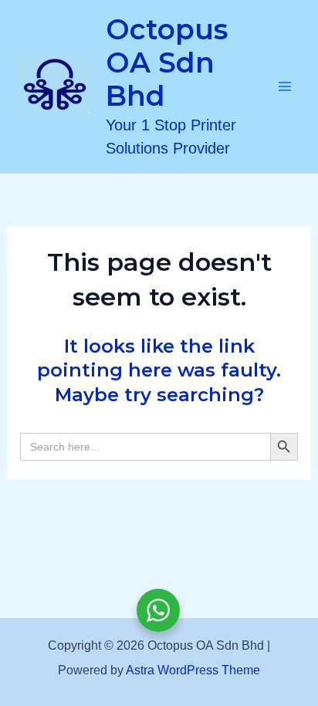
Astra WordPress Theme (193, 670)
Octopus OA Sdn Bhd (167, 62)
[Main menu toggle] (285, 86)
